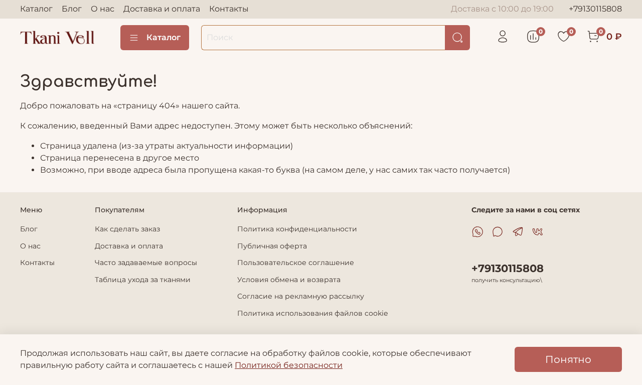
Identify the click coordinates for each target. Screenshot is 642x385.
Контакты (229, 9)
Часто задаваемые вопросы (146, 262)
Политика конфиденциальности (297, 228)
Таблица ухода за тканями (143, 279)
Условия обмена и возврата (289, 279)
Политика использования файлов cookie (312, 313)
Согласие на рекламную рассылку (300, 296)
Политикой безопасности (289, 365)
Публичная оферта (272, 245)
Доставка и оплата (161, 9)
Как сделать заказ (127, 228)
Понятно (568, 359)
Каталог (36, 9)
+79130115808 (595, 9)
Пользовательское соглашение (295, 262)
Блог (72, 9)
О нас (102, 9)
